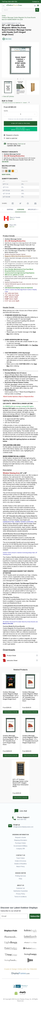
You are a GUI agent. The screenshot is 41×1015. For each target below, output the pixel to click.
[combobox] (20, 10)
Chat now (21, 144)
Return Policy (20, 866)
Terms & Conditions (20, 896)
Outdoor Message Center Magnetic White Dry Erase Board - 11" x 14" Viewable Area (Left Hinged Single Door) (10, 740)
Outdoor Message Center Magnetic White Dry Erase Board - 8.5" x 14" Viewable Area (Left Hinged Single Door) (30, 696)
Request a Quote (20, 837)
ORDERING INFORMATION (20, 834)
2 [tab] (20, 79)
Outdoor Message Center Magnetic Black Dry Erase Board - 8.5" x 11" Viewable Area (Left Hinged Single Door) (10, 695)
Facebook (7, 1007)
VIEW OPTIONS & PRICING (10, 712)
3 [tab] (23, 79)
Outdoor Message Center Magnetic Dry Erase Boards (19, 17)
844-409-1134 (12, 1)
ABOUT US (20, 885)
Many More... (6, 174)
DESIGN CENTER (20, 873)
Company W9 (20, 848)
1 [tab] (18, 79)
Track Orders (20, 858)
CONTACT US (20, 855)
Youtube (34, 1007)
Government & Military (20, 846)
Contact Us (35, 1)
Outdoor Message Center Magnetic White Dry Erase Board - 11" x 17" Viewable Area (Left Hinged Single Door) (30, 739)
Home (4, 15)
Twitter (14, 1007)
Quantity (6, 110)
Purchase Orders (20, 843)
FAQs (20, 879)
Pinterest (20, 1007)
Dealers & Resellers (20, 863)
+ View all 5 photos (8, 96)
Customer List (20, 888)
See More (5, 161)
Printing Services (20, 876)
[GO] (37, 10)
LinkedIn (27, 1007)
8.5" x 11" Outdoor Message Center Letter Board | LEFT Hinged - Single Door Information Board (20, 783)
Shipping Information (20, 840)
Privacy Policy (20, 894)
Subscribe (34, 916)
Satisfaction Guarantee (20, 891)
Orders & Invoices (20, 861)
